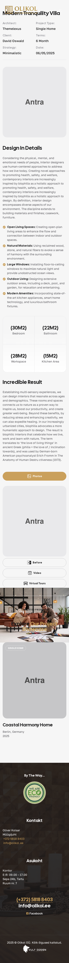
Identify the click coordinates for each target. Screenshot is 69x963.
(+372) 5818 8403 (34, 899)
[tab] (34, 476)
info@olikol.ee (13, 843)
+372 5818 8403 (13, 838)
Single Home (14, 648)
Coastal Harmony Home (26, 725)
